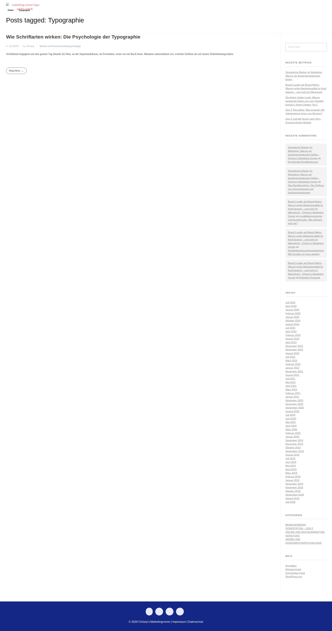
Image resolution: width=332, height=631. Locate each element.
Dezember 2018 (294, 483)
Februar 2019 (293, 476)
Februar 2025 (293, 313)
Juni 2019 (290, 462)
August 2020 (292, 411)
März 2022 (291, 360)
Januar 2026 (292, 309)
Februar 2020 (293, 433)
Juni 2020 (290, 418)
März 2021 (291, 389)
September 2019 (294, 451)
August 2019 (292, 454)
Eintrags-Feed (293, 569)
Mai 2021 (290, 382)
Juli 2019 (290, 458)
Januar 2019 (292, 480)
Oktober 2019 (293, 447)
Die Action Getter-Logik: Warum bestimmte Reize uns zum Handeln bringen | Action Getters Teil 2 (304, 101)
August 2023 (292, 338)
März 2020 (291, 429)
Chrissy (30, 46)
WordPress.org (293, 576)
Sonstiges (292, 535)
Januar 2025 (292, 317)
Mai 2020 (290, 422)
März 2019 (291, 473)
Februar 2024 (293, 335)
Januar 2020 (292, 436)
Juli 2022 (290, 356)
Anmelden (291, 565)
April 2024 (291, 331)
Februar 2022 (293, 364)
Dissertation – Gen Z (299, 528)
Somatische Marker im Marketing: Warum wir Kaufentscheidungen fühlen (303, 76)
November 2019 (294, 444)
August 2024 (292, 324)
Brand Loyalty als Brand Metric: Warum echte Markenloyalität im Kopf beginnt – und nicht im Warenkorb (305, 88)
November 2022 (294, 349)
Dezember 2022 (294, 346)
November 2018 (294, 487)
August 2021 (292, 375)
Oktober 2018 (293, 491)
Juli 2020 (290, 415)
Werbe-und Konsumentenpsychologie (60, 46)
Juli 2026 (290, 302)
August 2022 (292, 353)
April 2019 (291, 469)
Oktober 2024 (293, 320)
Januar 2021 (292, 396)
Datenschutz (195, 621)
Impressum (179, 621)
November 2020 (294, 404)
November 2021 (294, 371)
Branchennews (295, 524)
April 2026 (291, 306)
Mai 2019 (290, 465)
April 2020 (291, 425)
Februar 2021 (293, 393)
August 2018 (292, 498)
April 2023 (291, 342)
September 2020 (294, 407)
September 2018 (294, 494)
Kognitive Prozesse (309, 277)
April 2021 (291, 386)
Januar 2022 (292, 367)
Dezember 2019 (294, 440)
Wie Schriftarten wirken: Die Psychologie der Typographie (73, 37)
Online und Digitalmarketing (305, 532)
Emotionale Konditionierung (303, 161)
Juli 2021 (290, 378)
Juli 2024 (290, 327)
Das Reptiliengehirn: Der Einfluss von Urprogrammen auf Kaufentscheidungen (306, 189)
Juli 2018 (290, 502)
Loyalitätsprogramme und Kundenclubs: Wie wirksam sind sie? (305, 220)
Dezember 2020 (294, 400)
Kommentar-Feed (295, 573)
